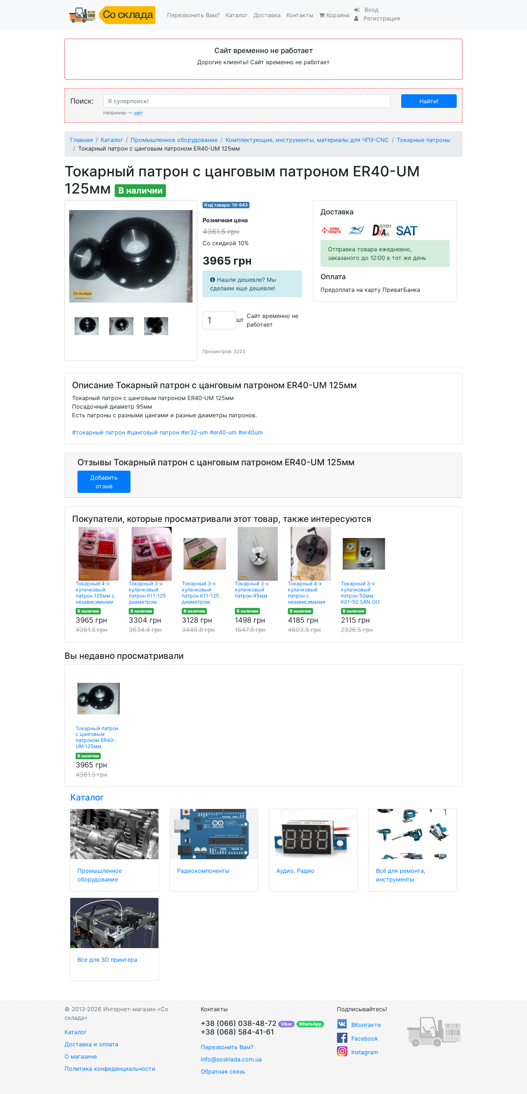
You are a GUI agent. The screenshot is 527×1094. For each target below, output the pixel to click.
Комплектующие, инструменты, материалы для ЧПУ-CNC (307, 139)
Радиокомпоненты (203, 870)
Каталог (236, 15)
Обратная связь (223, 1071)
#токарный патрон (98, 432)
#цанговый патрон (153, 432)
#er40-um (223, 432)
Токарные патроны (423, 139)
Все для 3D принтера (107, 959)
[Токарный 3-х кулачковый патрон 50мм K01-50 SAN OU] (364, 554)
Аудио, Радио (295, 870)
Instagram (364, 1052)
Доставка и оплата (91, 1044)
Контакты (299, 15)
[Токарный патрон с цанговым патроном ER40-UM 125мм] (98, 699)
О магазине (81, 1056)
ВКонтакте (366, 1024)
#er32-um (194, 432)
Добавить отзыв (104, 482)
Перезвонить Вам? (193, 15)
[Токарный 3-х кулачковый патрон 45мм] (258, 554)
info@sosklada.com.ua (231, 1059)
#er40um (250, 432)
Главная (81, 139)
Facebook (364, 1038)
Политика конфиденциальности (110, 1068)
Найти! (428, 101)
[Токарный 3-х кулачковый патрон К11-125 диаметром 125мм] (151, 554)
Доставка (267, 15)
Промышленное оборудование (174, 139)
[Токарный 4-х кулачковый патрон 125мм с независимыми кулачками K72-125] (98, 554)
